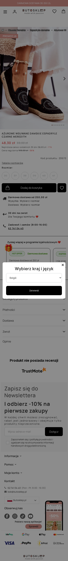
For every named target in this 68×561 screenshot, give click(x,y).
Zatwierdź (34, 290)
